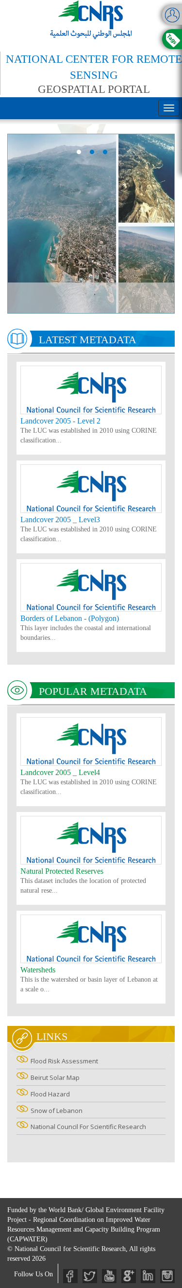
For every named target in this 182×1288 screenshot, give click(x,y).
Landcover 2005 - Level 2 (60, 421)
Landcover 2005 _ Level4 (60, 772)
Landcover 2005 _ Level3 (60, 519)
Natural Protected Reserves (61, 871)
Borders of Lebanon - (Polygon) (69, 618)
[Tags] (172, 39)
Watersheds (37, 970)
